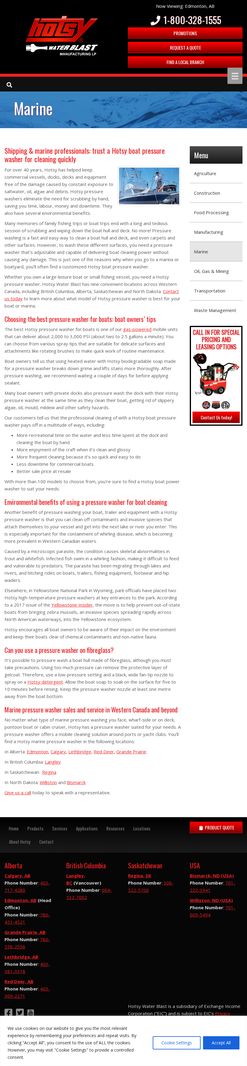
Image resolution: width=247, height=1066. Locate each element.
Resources (115, 828)
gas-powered (137, 329)
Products (35, 828)
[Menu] (234, 76)
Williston (48, 782)
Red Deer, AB (19, 981)
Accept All (221, 1043)
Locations (141, 828)
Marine (201, 252)
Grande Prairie (131, 752)
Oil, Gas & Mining (211, 271)
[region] (123, 1041)
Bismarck (76, 782)
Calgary (58, 752)
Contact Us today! (216, 417)
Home (14, 828)
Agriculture (205, 173)
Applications (87, 828)
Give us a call (18, 792)
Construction (207, 193)
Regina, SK (139, 876)
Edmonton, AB (20, 900)
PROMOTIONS (185, 33)
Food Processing (211, 212)
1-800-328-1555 (191, 20)
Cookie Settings (176, 1043)
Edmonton (37, 752)
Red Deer (104, 752)
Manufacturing (208, 232)
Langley (53, 762)
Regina (49, 772)
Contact (46, 841)
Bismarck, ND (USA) (212, 876)
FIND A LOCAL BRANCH (185, 62)
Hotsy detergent (45, 682)
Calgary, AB (17, 876)
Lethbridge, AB (21, 957)
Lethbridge (79, 752)
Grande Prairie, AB (25, 932)
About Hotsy (19, 841)
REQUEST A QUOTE (185, 47)
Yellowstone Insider (72, 605)
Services (59, 828)
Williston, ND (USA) (211, 900)
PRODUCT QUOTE (219, 827)
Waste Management (215, 310)
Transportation (209, 291)
